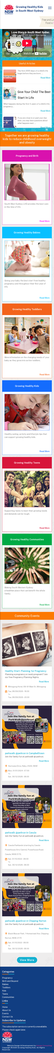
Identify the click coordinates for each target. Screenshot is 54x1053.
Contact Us (7, 1017)
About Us (6, 1010)
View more (27, 960)
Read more (44, 681)
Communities (8, 997)
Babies (5, 984)
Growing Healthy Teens (27, 462)
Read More (45, 78)
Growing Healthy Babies (27, 232)
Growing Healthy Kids (27, 386)
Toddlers (6, 987)
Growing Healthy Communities (27, 539)
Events (5, 1013)
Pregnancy (7, 978)
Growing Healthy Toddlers (27, 309)
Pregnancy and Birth (27, 155)
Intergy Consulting (44, 1046)
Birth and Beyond (10, 981)
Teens (5, 994)
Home (5, 1007)
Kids (4, 991)
